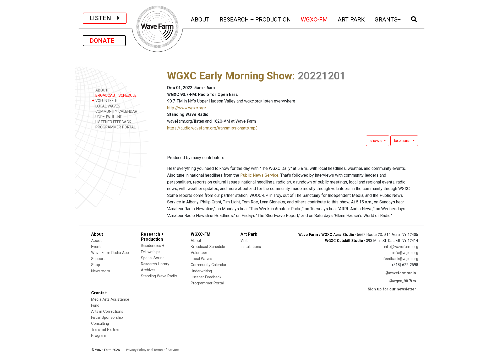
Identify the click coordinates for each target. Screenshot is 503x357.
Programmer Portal (207, 283)
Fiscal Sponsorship (107, 317)
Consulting (100, 323)
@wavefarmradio (400, 273)
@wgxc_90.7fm (402, 281)
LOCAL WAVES (107, 106)
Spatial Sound (153, 258)
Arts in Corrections (107, 311)
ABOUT (200, 19)
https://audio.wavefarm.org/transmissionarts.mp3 (212, 128)
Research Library (155, 264)
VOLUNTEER (104, 100)
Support (98, 259)
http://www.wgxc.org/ (186, 107)
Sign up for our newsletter (392, 289)
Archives (148, 270)
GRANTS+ (388, 19)
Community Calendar (208, 265)
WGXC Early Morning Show (229, 76)
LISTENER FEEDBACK (112, 122)
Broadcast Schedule (208, 247)
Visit (244, 241)
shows (376, 140)
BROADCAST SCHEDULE (115, 95)
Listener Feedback (206, 277)
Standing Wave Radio (159, 276)
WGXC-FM (314, 19)
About (96, 241)
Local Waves (201, 259)
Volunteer (199, 253)
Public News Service (259, 175)
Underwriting (201, 271)
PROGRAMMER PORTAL (115, 127)
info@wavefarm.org (401, 247)
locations (403, 140)
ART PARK (351, 19)
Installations (250, 247)
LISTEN (103, 18)
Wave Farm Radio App (110, 253)
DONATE (104, 40)
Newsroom (100, 271)
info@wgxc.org (405, 253)
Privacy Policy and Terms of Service (152, 350)
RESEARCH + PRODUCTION (255, 19)
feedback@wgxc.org (400, 259)
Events (96, 247)
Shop (95, 265)
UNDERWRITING (108, 117)
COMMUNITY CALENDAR (115, 111)
